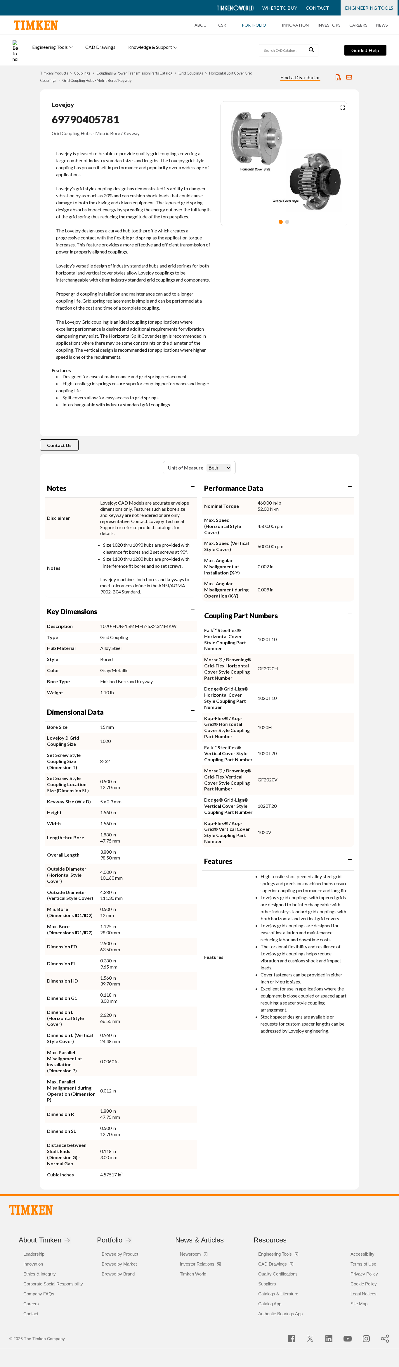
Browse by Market (119, 1263)
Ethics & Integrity (39, 1273)
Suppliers (267, 1283)
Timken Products (54, 73)
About (202, 25)
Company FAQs (38, 1293)
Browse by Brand (118, 1273)
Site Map (359, 1303)
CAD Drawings (100, 47)
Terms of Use (363, 1263)
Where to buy (279, 8)
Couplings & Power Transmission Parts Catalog (134, 73)
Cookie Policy (364, 1283)
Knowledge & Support (150, 47)
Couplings (82, 73)
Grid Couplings (190, 73)
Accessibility (362, 1254)
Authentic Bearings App (280, 1313)
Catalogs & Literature (278, 1293)
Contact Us (59, 445)
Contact (317, 8)
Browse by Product (120, 1254)
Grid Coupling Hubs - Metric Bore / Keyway (97, 80)
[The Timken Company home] (31, 1210)
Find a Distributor (300, 77)
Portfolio (254, 25)
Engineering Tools (369, 8)
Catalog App (269, 1303)
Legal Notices (364, 1293)
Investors (329, 25)
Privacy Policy (364, 1273)
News (382, 25)
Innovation (295, 25)
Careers (358, 25)
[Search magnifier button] (312, 50)
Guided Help (365, 50)
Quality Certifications (278, 1273)
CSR (222, 25)
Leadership (33, 1254)
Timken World (193, 1273)
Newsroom (190, 1254)
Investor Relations (197, 1263)
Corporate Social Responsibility (53, 1283)
